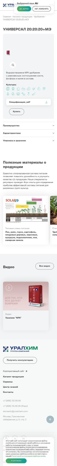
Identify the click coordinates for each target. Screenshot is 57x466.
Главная (7, 16)
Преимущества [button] (11, 125)
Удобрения (39, 16)
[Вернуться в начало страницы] (50, 419)
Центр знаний (10, 387)
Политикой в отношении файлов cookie (28, 456)
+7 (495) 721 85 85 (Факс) (15, 406)
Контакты (8, 392)
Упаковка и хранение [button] (14, 140)
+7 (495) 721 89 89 (12, 400)
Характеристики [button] (12, 133)
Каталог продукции (23, 16)
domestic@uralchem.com (15, 411)
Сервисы (8, 382)
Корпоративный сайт (13, 371)
